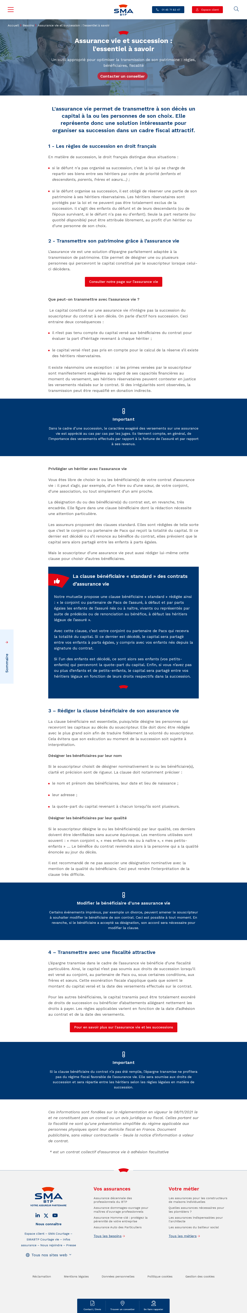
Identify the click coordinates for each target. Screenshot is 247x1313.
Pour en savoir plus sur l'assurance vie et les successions (123, 1027)
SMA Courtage (58, 1233)
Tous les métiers (183, 1236)
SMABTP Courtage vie (43, 1239)
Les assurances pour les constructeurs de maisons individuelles (198, 1200)
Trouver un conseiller (122, 1309)
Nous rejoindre (51, 1245)
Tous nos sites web (49, 1255)
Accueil (13, 25)
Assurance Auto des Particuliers (118, 1227)
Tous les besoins (108, 1236)
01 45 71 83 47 (170, 9)
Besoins (28, 25)
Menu (11, 9)
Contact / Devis (92, 1309)
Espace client (209, 9)
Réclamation (41, 1276)
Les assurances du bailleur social (194, 1227)
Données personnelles (118, 1276)
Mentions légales (76, 1276)
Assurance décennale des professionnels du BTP (113, 1200)
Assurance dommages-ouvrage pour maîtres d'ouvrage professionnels (121, 1209)
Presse (71, 1245)
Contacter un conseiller (122, 76)
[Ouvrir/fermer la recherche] (236, 9)
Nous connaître (49, 1224)
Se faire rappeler (153, 1309)
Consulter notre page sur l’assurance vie (123, 282)
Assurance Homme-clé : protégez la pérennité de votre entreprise (121, 1219)
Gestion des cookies (200, 1276)
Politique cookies (160, 1276)
